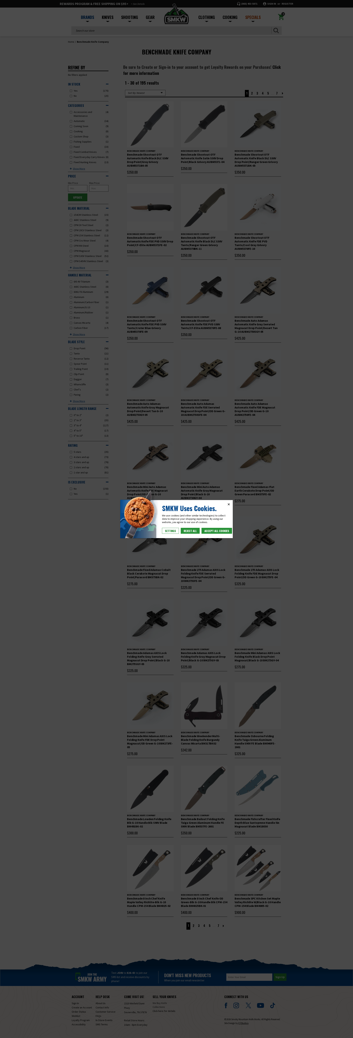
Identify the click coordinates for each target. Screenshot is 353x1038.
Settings (170, 531)
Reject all (190, 531)
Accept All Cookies (216, 531)
